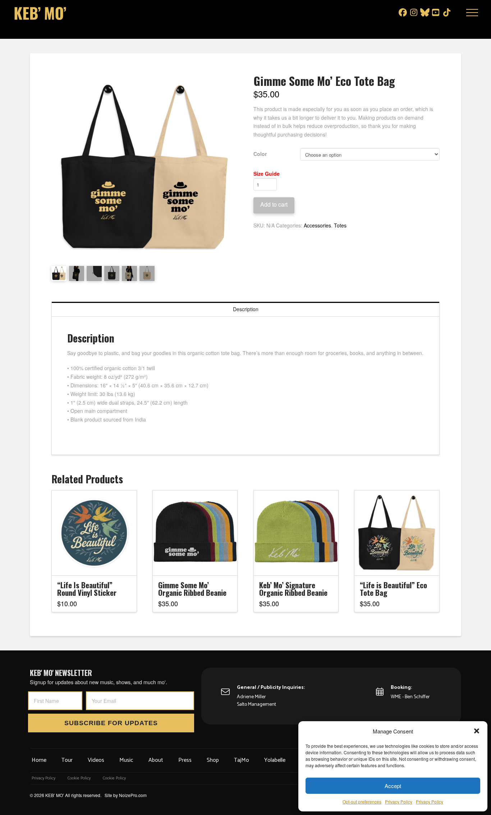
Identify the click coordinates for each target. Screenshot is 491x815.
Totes (340, 225)
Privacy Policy (398, 801)
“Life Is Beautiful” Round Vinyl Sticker (86, 588)
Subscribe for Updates (111, 723)
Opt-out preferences (362, 801)
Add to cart (274, 204)
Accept (393, 785)
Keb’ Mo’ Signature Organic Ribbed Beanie (293, 588)
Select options (96, 563)
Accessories (317, 225)
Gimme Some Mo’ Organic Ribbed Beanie (192, 588)
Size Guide (266, 173)
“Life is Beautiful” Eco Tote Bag (393, 588)
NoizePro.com (133, 795)
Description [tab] (245, 309)
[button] (476, 731)
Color (260, 153)
